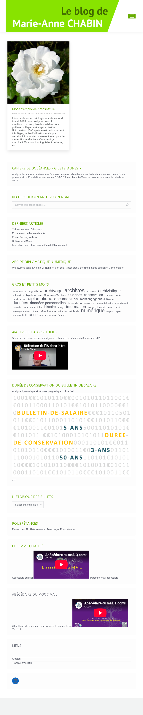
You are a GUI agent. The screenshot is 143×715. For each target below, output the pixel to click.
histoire (50, 306)
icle (14, 480)
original (110, 311)
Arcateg (16, 658)
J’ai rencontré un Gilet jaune (27, 229)
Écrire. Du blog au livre (24, 237)
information (76, 306)
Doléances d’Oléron (22, 241)
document (63, 298)
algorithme (35, 291)
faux (26, 307)
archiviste (91, 291)
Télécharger (117, 267)
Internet (92, 307)
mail (110, 307)
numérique (93, 310)
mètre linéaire (48, 311)
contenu (109, 295)
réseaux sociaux (47, 315)
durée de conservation (81, 303)
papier (118, 311)
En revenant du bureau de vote (28, 233)
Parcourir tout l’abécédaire (104, 577)
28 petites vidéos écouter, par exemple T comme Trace (42, 626)
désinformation (122, 303)
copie (118, 295)
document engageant (88, 298)
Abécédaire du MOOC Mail (34, 594)
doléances (109, 299)
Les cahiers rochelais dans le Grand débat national (39, 245)
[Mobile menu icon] (132, 16)
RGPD (33, 314)
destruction (19, 299)
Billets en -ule (18, 114)
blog (40, 295)
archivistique (109, 290)
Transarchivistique (22, 662)
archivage (53, 290)
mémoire (62, 311)
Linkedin (101, 307)
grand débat (36, 307)
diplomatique (40, 298)
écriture (62, 315)
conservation (93, 294)
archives (74, 290)
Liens (16, 645)
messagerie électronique (25, 311)
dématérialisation (104, 303)
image (61, 307)
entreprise (17, 307)
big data (31, 295)
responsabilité (20, 315)
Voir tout (16, 629)
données (20, 302)
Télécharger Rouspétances (61, 529)
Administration (20, 291)
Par (31, 114)
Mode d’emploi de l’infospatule (33, 109)
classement (75, 295)
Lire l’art (69, 391)
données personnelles (48, 302)
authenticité (18, 295)
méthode (74, 311)
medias (118, 307)
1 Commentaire (58, 114)
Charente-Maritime (55, 295)
